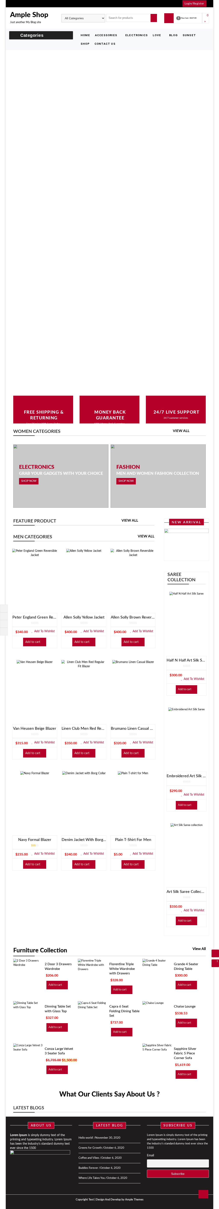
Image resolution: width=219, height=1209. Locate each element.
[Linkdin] (3, 631)
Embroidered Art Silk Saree (186, 776)
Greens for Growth (90, 1148)
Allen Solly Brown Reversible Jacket (133, 617)
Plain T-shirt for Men (133, 840)
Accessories (106, 35)
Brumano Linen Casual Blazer (133, 729)
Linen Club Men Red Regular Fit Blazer (84, 729)
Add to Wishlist (44, 631)
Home (85, 35)
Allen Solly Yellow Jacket (84, 617)
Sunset (189, 35)
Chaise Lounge (184, 1006)
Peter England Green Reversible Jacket (34, 617)
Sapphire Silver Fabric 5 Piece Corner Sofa (185, 1053)
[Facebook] (3, 608)
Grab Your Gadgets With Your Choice (61, 474)
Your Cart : (185, 18)
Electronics (136, 35)
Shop (85, 43)
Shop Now (28, 481)
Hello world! (85, 1137)
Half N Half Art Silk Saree (186, 660)
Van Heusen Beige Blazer (34, 729)
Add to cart (32, 642)
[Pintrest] (3, 623)
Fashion (128, 467)
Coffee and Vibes (88, 1158)
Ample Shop (29, 14)
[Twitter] (3, 615)
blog (173, 35)
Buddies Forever (88, 1168)
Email (150, 1155)
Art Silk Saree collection (186, 892)
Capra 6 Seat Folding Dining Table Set (124, 1011)
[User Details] (215, 953)
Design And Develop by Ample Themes (120, 1199)
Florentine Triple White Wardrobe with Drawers (122, 968)
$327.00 (193, 18)
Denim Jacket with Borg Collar (84, 840)
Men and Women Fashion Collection (157, 474)
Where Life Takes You (91, 1178)
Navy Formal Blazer (34, 840)
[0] (205, 20)
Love (157, 35)
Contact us (105, 43)
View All (181, 431)
